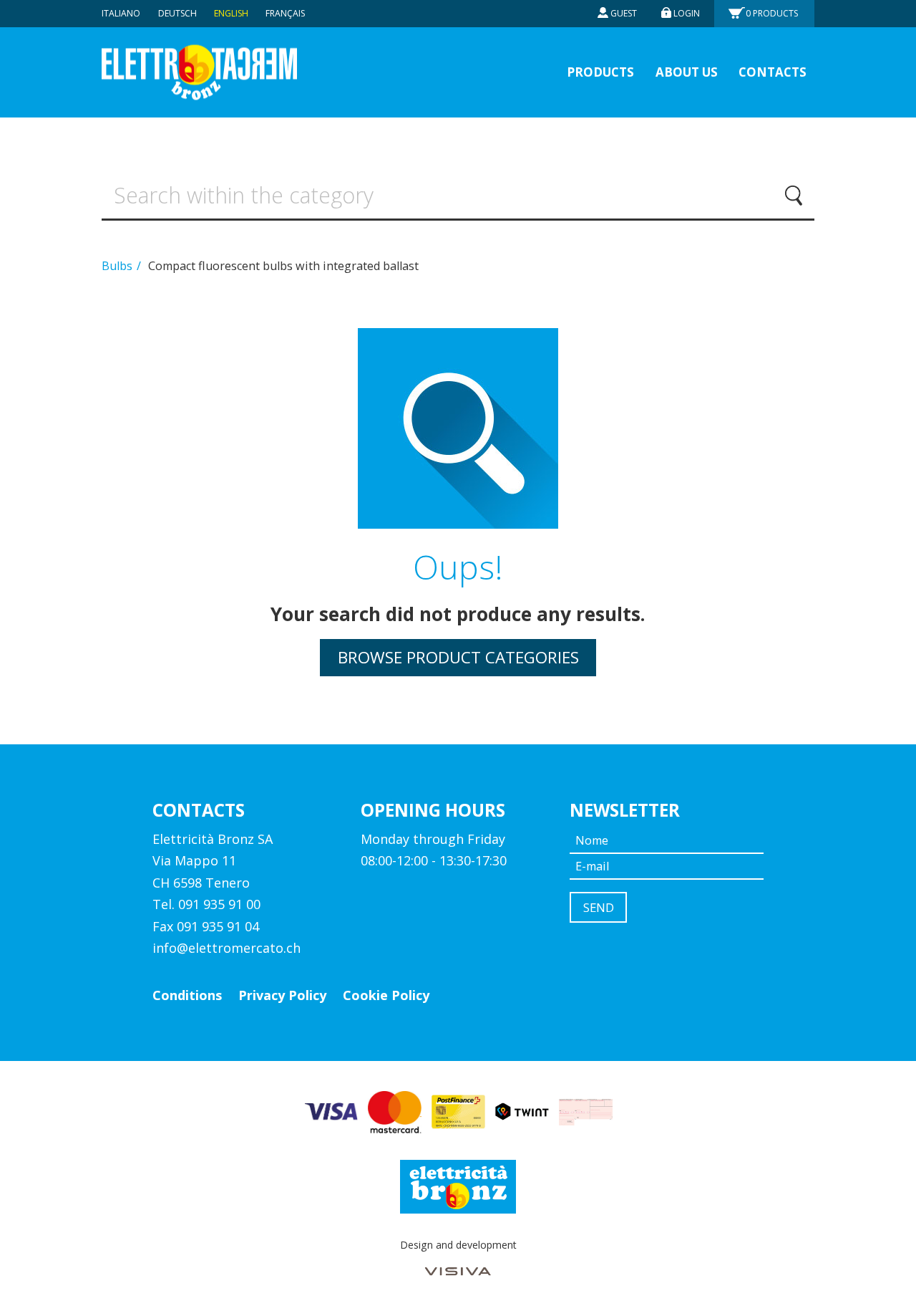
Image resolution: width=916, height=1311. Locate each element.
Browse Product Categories (458, 657)
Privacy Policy (282, 995)
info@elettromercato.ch (226, 947)
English (231, 13)
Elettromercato (199, 72)
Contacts (773, 72)
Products (772, 13)
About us (687, 72)
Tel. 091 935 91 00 (206, 904)
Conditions (187, 995)
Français (285, 13)
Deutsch (177, 13)
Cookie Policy (386, 995)
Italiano (121, 13)
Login (686, 13)
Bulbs (118, 266)
